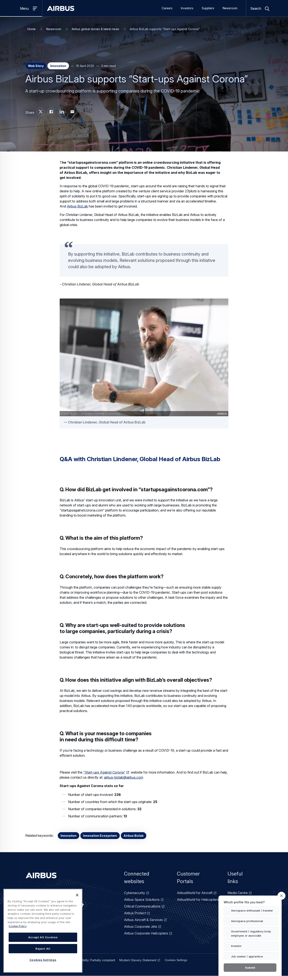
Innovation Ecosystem (100, 835)
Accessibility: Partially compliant (93, 960)
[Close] (77, 895)
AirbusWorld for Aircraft (195, 893)
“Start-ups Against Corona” (104, 772)
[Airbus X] (40, 111)
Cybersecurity (134, 893)
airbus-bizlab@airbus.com (123, 777)
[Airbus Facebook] (51, 111)
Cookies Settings (176, 960)
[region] (42, 931)
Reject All (42, 948)
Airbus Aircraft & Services (143, 920)
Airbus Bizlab (134, 835)
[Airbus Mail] (72, 111)
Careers (167, 8)
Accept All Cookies (43, 937)
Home (31, 29)
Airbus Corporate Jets (140, 926)
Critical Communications (142, 906)
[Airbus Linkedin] (62, 111)
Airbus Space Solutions (142, 899)
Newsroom (230, 8)
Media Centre (237, 893)
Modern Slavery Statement (137, 960)
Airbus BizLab (77, 206)
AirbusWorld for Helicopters (198, 899)
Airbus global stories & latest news (95, 29)
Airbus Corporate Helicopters (146, 933)
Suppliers (208, 8)
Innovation (69, 835)
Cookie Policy (18, 926)
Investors (187, 8)
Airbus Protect (135, 913)
